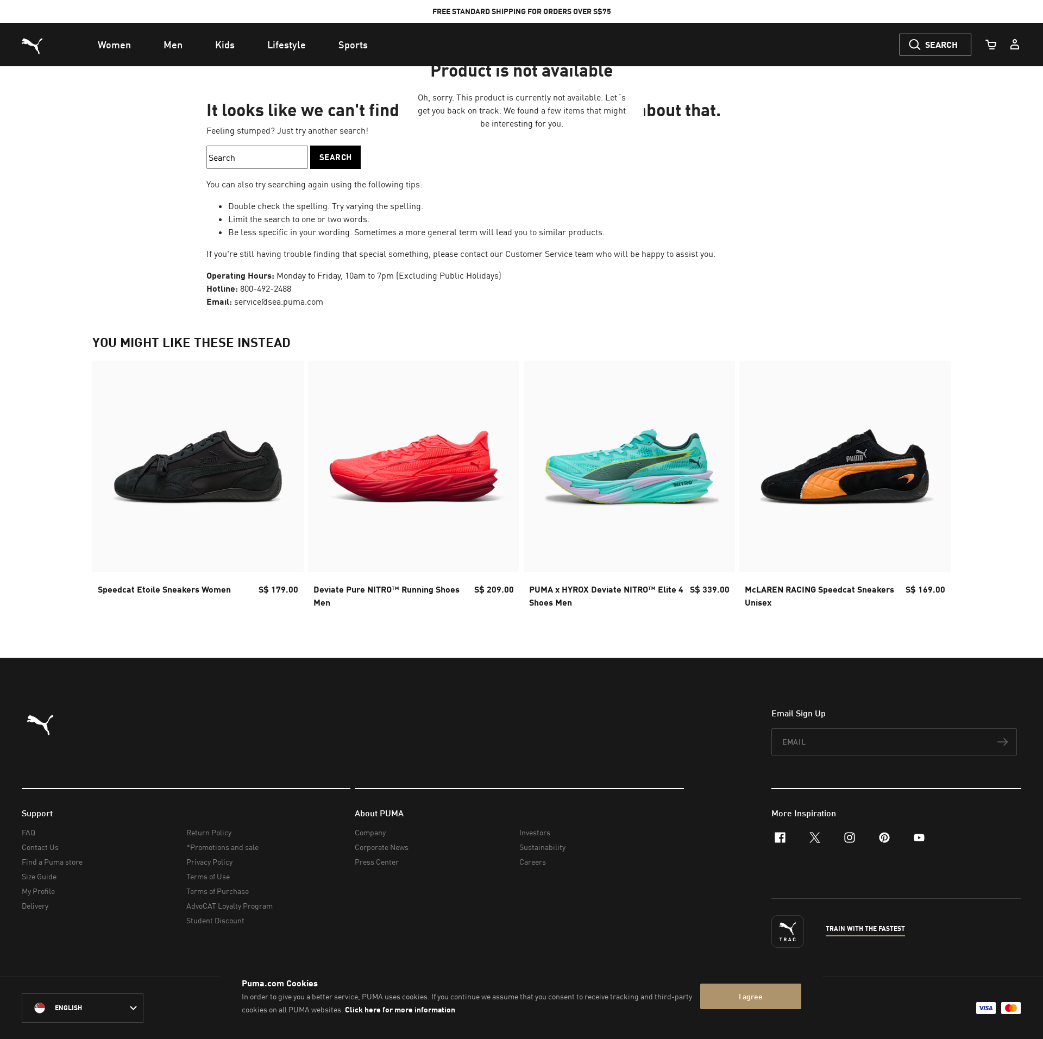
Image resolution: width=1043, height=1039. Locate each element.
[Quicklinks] (1015, 44)
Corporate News (382, 847)
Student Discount (215, 920)
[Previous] (109, 487)
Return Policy (208, 832)
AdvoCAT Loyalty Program (229, 905)
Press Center (377, 861)
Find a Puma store (52, 861)
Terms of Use (208, 876)
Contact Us (40, 847)
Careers (532, 861)
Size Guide (39, 876)
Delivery (35, 905)
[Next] (933, 487)
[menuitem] (114, 44)
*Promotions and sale (222, 847)
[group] (198, 487)
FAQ (28, 832)
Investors (534, 832)
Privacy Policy (209, 861)
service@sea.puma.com (278, 301)
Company (370, 832)
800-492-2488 (265, 288)
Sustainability (542, 847)
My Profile (38, 891)
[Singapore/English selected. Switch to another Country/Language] (82, 1008)
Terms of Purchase (217, 891)
